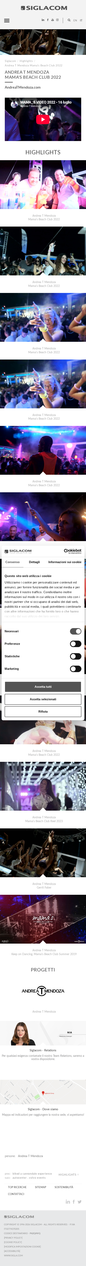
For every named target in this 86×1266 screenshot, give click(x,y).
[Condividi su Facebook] (74, 1201)
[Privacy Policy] (13, 1238)
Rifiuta (43, 711)
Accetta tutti (43, 686)
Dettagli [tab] (34, 562)
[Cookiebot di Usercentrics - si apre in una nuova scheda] (63, 551)
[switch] (75, 644)
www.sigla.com (13, 1256)
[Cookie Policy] (13, 1242)
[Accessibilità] (12, 1251)
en (75, 20)
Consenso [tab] (12, 562)
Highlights (26, 61)
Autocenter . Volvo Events (29, 1178)
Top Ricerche (17, 1187)
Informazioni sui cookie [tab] (64, 562)
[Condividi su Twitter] (79, 1201)
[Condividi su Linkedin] (68, 1201)
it (81, 20)
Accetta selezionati (43, 699)
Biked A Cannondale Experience (32, 1174)
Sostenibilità (64, 1187)
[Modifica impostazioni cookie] (22, 1247)
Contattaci (16, 1194)
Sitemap (40, 1187)
